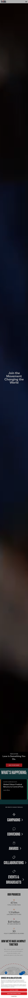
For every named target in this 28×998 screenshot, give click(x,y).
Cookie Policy (14, 996)
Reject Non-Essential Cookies (14, 993)
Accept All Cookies (14, 990)
